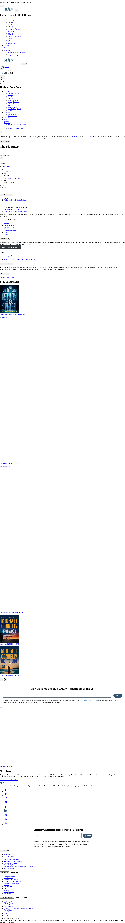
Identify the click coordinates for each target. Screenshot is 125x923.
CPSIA (6, 913)
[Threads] (6, 820)
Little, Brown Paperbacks (12, 178)
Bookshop (7, 229)
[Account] (2, 77)
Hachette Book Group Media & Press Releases (18, 867)
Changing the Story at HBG (12, 863)
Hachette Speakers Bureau (12, 883)
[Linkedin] (6, 812)
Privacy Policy (8, 903)
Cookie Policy (73, 136)
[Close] (1, 158)
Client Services (8, 878)
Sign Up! (6, 67)
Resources (4, 274)
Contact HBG (8, 886)
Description (4, 238)
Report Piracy (8, 910)
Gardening (11, 26)
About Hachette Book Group (17, 52)
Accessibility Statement (11, 865)
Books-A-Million (9, 227)
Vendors (6, 890)
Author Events (12, 43)
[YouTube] (6, 804)
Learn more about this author (9, 780)
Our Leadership (9, 856)
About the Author (6, 264)
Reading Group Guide (7, 277)
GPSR (6, 915)
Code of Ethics (8, 906)
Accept (2, 141)
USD (6, 73)
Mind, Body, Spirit (13, 28)
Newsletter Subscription (11, 860)
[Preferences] (2, 69)
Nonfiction (11, 31)
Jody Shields (6, 166)
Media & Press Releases (15, 56)
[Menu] (2, 6)
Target (6, 232)
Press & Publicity (9, 868)
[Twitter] (6, 795)
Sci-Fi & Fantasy (13, 35)
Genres (6, 19)
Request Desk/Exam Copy (10, 247)
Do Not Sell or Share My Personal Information (18, 908)
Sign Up (117, 695)
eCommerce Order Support (12, 881)
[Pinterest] (6, 816)
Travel (10, 38)
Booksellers (7, 893)
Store (5, 47)
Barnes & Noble (9, 225)
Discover (6, 45)
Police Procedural (30, 259)
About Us (7, 50)
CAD (11, 73)
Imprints (6, 49)
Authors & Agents (9, 876)
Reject (7, 141)
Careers (10, 54)
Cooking (10, 22)
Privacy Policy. (88, 136)
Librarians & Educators (11, 879)
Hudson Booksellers (10, 230)
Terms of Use (8, 901)
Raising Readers (9, 892)
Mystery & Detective (16, 259)
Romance (11, 33)
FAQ (5, 888)
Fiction (10, 24)
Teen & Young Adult (14, 36)
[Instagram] (6, 799)
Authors (6, 40)
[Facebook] (6, 791)
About (2, 850)
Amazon (6, 223)
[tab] (62, 132)
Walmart (6, 234)
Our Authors (12, 42)
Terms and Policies (6, 897)
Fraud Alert (7, 912)
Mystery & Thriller (13, 29)
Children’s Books (13, 21)
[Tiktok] (6, 808)
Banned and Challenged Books (13, 861)
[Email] (6, 824)
